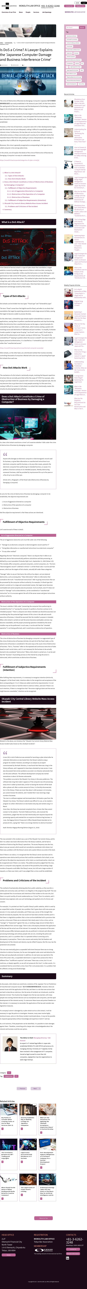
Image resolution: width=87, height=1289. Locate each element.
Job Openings (46, 12)
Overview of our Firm (9, 12)
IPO (82, 63)
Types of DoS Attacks (16, 175)
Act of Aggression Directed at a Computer (27, 191)
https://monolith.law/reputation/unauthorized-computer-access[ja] (21, 348)
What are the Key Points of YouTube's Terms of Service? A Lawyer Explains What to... (79, 329)
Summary (8, 209)
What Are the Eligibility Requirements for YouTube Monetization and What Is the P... (79, 403)
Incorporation (70, 63)
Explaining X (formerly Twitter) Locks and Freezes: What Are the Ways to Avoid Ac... (80, 316)
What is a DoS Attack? (12, 172)
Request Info (80, 6)
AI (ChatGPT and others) (72, 39)
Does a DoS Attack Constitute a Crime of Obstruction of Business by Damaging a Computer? (28, 183)
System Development (71, 84)
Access (9, 1255)
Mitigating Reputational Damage (74, 77)
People (28, 12)
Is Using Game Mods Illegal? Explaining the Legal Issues (78, 379)
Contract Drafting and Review (73, 43)
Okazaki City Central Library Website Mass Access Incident (26, 203)
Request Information (73, 1254)
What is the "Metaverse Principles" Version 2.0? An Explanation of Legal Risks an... (80, 390)
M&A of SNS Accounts (71, 73)
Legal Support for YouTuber (72, 70)
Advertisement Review (71, 36)
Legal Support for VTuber (75, 66)
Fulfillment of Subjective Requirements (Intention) (27, 200)
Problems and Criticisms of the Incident (23, 206)
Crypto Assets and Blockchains (73, 49)
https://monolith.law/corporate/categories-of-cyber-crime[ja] (19, 160)
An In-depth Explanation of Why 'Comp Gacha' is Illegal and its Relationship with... (80, 293)
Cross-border (69, 46)
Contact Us (69, 6)
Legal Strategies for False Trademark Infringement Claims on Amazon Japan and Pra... (80, 342)
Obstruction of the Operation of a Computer (28, 194)
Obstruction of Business (21, 197)
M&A (82, 70)
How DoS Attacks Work (16, 179)
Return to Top (44, 1218)
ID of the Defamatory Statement (74, 60)
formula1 (76, 53)
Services (36, 12)
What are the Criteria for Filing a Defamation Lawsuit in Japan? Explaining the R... (80, 354)
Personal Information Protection (74, 80)
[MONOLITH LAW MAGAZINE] (74, 12)
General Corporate (71, 56)
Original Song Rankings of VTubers (78, 303)
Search (82, 27)
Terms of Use (81, 84)
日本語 (77, 3)
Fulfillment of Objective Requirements (22, 188)
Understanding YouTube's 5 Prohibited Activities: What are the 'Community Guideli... (80, 367)
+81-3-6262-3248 (74, 1240)
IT (24, 65)
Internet (77, 63)
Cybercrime (8, 1076)
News (21, 12)
